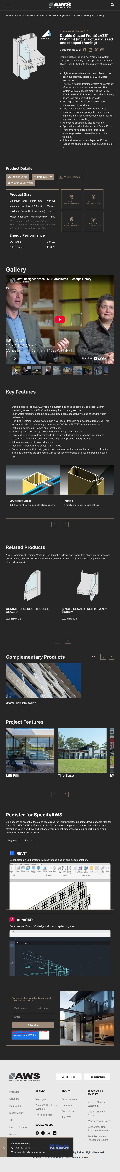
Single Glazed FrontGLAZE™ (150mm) (84, 610)
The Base (66, 775)
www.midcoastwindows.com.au (30, 1152)
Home (8, 15)
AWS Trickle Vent (21, 703)
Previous (54, 524)
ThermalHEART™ (44, 1114)
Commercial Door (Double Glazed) (27, 610)
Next (66, 524)
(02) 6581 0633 (22, 1147)
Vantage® (40, 1099)
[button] (112, 370)
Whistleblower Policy (99, 1121)
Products (18, 15)
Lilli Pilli (12, 775)
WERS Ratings (72, 176)
